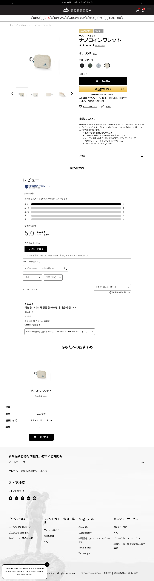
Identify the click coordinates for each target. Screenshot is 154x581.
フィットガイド (51, 530)
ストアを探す (15, 491)
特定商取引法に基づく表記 (126, 573)
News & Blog (85, 547)
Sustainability (85, 532)
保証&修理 (49, 536)
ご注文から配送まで (19, 533)
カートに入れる (103, 80)
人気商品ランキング (77, 18)
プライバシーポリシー (91, 573)
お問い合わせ (120, 527)
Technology (84, 553)
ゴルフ (92, 18)
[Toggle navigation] (149, 9)
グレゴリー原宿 (115, 18)
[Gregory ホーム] (77, 9)
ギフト (101, 18)
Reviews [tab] (77, 168)
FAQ (46, 542)
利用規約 (107, 573)
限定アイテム (59, 18)
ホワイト (98, 31)
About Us (83, 527)
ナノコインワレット (18, 25)
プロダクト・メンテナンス (127, 538)
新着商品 (36, 18)
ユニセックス (86, 31)
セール (47, 18)
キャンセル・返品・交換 (21, 538)
